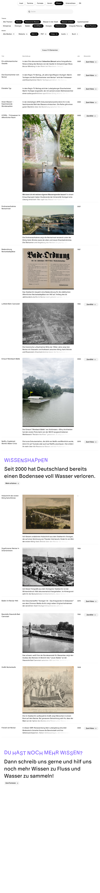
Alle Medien (8, 34)
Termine (30, 3)
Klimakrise (7, 26)
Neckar (18, 22)
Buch (75, 34)
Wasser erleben (68, 22)
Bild (34, 34)
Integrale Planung (75, 26)
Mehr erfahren (11, 483)
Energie (49, 26)
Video (54, 34)
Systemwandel (82, 22)
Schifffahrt (38, 26)
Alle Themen (7, 22)
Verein (49, 3)
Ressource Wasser (32, 22)
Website (23, 34)
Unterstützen (70, 3)
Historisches (60, 26)
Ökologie (18, 26)
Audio (64, 34)
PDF (43, 34)
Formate (40, 3)
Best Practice (91, 26)
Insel (21, 3)
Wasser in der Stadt (50, 22)
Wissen (59, 3)
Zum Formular (10, 783)
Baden (27, 26)
